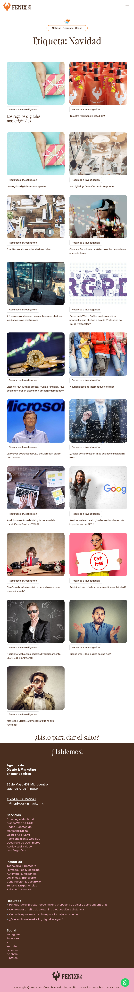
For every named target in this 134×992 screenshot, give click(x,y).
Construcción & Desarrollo (24, 881)
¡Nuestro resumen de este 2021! (87, 115)
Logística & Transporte (21, 877)
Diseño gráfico (16, 850)
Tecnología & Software (21, 866)
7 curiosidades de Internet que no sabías (92, 386)
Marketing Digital (17, 831)
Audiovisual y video (19, 846)
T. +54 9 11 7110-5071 (21, 799)
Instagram (13, 934)
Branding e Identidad (20, 819)
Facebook (13, 938)
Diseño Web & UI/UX (20, 823)
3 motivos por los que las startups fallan (28, 249)
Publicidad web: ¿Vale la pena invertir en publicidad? (97, 587)
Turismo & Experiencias (22, 885)
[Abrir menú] (127, 6)
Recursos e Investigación (23, 109)
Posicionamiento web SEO (23, 838)
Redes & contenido (19, 827)
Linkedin (12, 950)
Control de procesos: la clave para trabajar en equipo (43, 914)
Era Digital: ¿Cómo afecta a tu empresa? (91, 186)
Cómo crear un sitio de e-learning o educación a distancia (46, 909)
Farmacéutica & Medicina (23, 870)
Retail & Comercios (19, 889)
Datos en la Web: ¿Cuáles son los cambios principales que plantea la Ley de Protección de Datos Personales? (95, 320)
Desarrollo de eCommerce (23, 842)
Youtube (12, 946)
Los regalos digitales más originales (23, 118)
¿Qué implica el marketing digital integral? (36, 919)
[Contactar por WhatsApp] (125, 982)
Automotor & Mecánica (21, 874)
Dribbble (12, 954)
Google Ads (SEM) (18, 835)
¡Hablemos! (67, 751)
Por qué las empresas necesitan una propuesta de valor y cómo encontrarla (58, 904)
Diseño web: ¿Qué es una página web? (90, 653)
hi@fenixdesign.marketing (25, 803)
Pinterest (12, 958)
